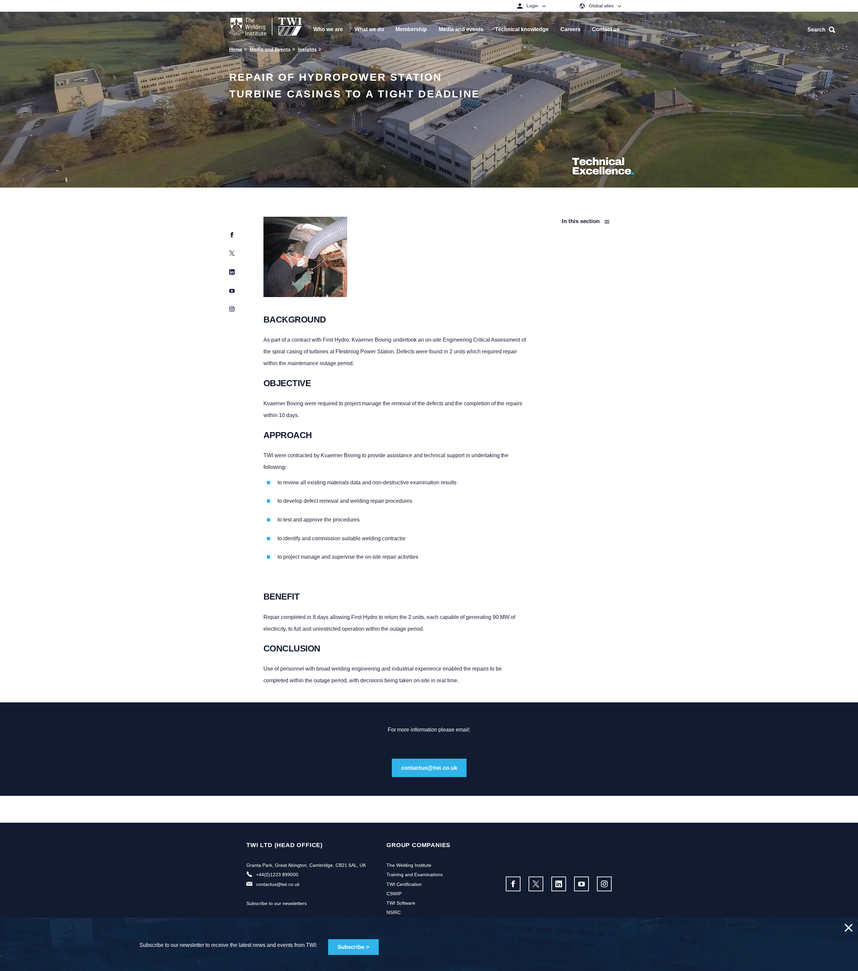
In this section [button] (581, 221)
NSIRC (393, 912)
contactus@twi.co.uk (429, 768)
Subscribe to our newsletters (276, 903)
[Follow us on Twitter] (536, 884)
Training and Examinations (414, 874)
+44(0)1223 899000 (277, 874)
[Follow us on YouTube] (581, 884)
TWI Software (400, 903)
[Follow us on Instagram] (604, 884)
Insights (307, 49)
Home (235, 49)
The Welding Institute (408, 865)
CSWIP (394, 893)
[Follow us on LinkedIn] (558, 884)
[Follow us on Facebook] (513, 884)
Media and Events (270, 49)
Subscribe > (353, 947)
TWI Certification (404, 884)
